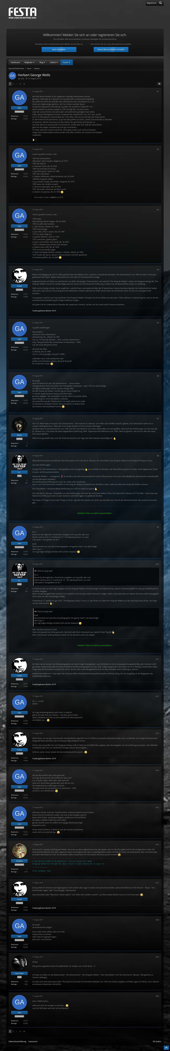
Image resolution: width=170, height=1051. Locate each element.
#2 (158, 149)
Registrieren (151, 3)
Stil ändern (157, 1041)
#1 (158, 91)
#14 (157, 770)
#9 (158, 527)
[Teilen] (159, 83)
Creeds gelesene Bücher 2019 (44, 310)
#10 (157, 564)
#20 (157, 996)
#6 (158, 376)
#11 (157, 659)
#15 (157, 807)
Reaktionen (14, 116)
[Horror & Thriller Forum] (22, 13)
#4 (158, 269)
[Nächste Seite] (24, 84)
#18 (157, 920)
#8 (158, 456)
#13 (157, 733)
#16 (157, 844)
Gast (22, 78)
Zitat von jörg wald (44, 571)
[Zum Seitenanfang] (166, 1048)
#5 (158, 323)
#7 (158, 418)
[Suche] (161, 3)
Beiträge (14, 119)
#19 (157, 957)
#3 (158, 209)
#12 (157, 696)
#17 (157, 883)
